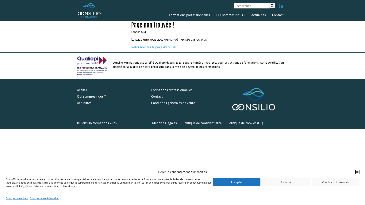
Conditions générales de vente (173, 103)
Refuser (286, 182)
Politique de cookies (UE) (245, 123)
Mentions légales (164, 123)
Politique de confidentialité (44, 198)
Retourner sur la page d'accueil (153, 47)
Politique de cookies (17, 198)
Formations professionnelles (189, 15)
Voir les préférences (335, 182)
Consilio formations (94, 123)
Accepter (237, 182)
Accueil (82, 90)
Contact (278, 15)
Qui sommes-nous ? (230, 15)
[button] (357, 172)
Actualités (258, 15)
